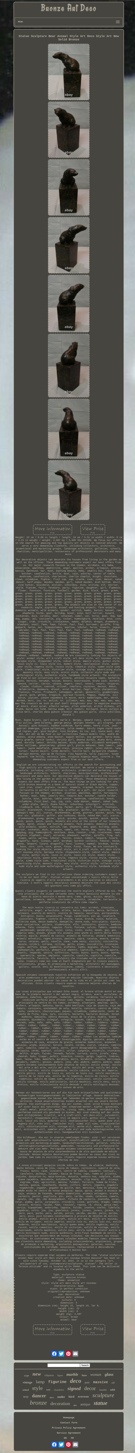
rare (48, 1389)
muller (61, 1396)
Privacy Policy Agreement (69, 1427)
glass (109, 1374)
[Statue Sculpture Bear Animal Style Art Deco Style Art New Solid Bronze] (68, 72)
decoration (60, 1403)
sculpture (103, 1395)
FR (72, 1438)
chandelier (59, 1389)
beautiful (103, 1390)
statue (100, 1403)
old (113, 1382)
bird (71, 1396)
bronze (38, 1402)
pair (87, 1382)
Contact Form (68, 1422)
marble (72, 1374)
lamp (40, 1381)
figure (60, 1375)
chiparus (49, 1375)
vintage (27, 1382)
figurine (57, 1382)
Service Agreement (69, 1432)
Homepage (68, 1417)
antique (85, 1404)
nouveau (83, 1396)
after (75, 1405)
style (37, 1388)
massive (100, 1382)
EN (65, 1438)
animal (25, 1390)
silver (52, 1397)
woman (95, 1374)
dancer (39, 1395)
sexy (25, 1396)
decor (90, 1388)
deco (75, 1381)
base (84, 1375)
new (37, 1374)
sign (26, 1376)
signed (74, 1388)
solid (112, 1389)
